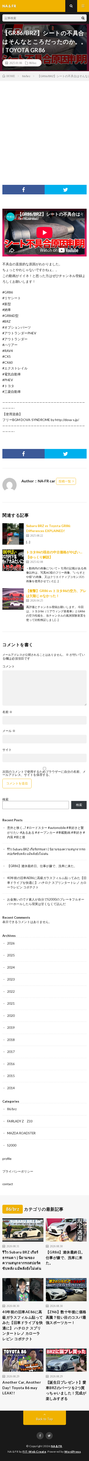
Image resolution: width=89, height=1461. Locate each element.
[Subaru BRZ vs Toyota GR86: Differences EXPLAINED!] (13, 534)
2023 (11, 979)
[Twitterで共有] (66, 189)
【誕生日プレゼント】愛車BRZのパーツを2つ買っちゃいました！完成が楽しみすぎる (66, 1390)
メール (8, 730)
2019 (11, 1027)
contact (7, 1184)
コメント (8, 666)
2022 (11, 991)
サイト (7, 749)
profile (6, 1159)
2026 (11, 943)
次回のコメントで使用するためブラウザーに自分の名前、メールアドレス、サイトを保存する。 (44, 773)
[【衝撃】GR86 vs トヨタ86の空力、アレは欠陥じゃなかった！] (13, 599)
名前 (7, 712)
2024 (11, 967)
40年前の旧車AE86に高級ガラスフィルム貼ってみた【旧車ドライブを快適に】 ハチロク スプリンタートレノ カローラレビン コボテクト (46, 882)
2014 (11, 1088)
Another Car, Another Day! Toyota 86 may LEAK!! (21, 1387)
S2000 (11, 1145)
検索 (5, 799)
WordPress (72, 1451)
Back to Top (44, 1419)
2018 (11, 1040)
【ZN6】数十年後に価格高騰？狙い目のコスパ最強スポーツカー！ (66, 1317)
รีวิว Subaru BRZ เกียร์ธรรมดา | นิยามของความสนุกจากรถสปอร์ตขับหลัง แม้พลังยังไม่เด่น (21, 1260)
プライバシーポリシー (17, 1171)
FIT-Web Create (34, 1451)
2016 (11, 1064)
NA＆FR (56, 1446)
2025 (11, 955)
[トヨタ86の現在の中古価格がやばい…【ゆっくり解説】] (13, 560)
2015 (11, 1076)
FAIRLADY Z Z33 (20, 1121)
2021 (11, 1003)
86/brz (32, 62)
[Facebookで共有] (23, 189)
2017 (11, 1052)
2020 (11, 1016)
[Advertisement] (44, 128)
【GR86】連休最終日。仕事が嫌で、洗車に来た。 (42, 866)
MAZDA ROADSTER (21, 1133)
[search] (83, 17)
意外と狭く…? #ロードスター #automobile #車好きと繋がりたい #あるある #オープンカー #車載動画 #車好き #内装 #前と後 (46, 832)
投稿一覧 (65, 481)
